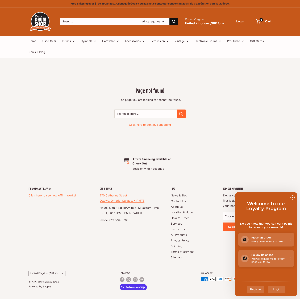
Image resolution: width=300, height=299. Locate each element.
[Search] (173, 21)
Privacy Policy (180, 240)
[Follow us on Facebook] (122, 279)
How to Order (180, 218)
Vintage (180, 41)
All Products (179, 235)
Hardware (108, 41)
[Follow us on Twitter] (128, 279)
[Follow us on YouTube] (141, 279)
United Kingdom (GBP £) (44, 273)
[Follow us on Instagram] (135, 279)
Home (32, 41)
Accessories (133, 41)
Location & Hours (182, 212)
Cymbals (86, 41)
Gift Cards (257, 41)
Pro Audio (233, 41)
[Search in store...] (181, 114)
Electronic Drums (206, 41)
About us (177, 206)
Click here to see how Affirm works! (52, 195)
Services (176, 223)
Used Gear (49, 41)
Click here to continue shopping (150, 124)
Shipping (176, 246)
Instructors (178, 229)
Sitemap (176, 257)
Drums (66, 41)
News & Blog (36, 52)
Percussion (158, 41)
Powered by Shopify (40, 286)
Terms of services (182, 251)
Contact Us (178, 201)
